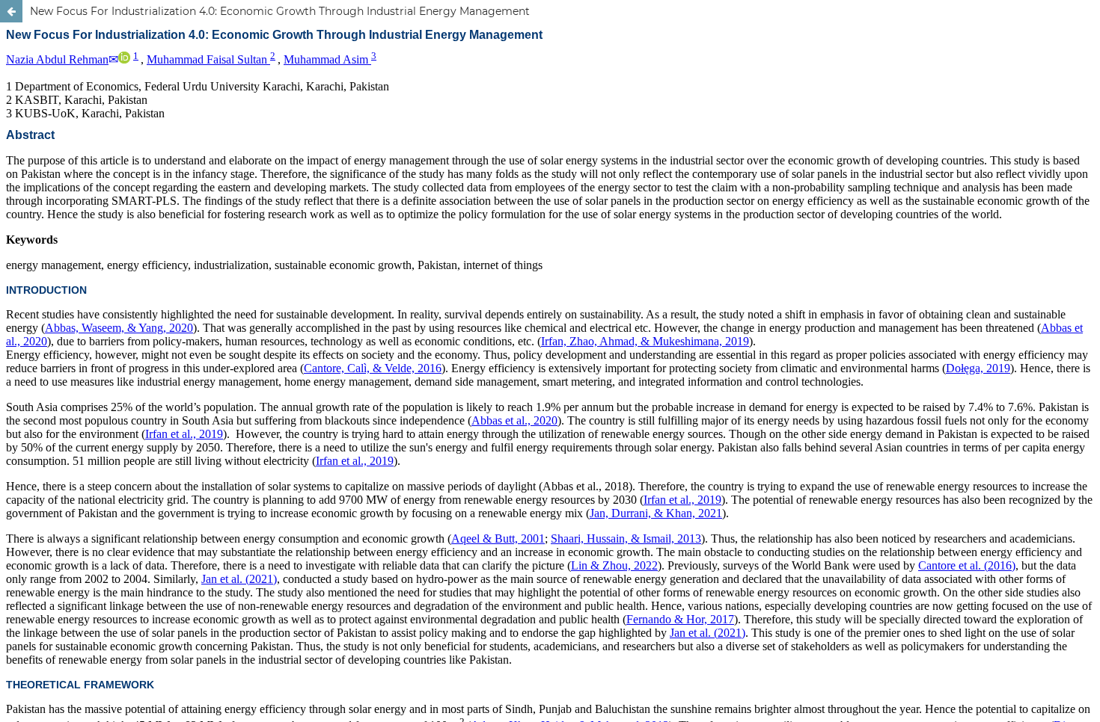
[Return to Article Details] (11, 11)
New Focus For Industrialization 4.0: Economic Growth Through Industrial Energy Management (280, 11)
